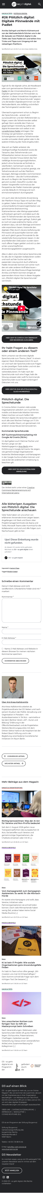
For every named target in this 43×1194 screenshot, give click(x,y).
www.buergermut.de (10, 1149)
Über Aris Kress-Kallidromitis (15, 702)
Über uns (6, 1110)
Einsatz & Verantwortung (12, 788)
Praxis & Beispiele (9, 847)
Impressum (6, 1112)
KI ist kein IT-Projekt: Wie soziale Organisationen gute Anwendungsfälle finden (21, 965)
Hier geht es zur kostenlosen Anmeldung (21, 470)
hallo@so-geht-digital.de (16, 1147)
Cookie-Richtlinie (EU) (11, 1114)
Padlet (4, 91)
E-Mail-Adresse (9, 638)
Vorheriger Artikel (16, 756)
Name (5, 627)
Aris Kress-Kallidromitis (29, 49)
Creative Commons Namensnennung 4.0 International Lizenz (18, 490)
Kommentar (8, 597)
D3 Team (25, 842)
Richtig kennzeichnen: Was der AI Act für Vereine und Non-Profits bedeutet (21, 822)
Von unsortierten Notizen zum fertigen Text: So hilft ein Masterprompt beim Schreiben (17, 1023)
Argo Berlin (23, 446)
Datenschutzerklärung (23, 1110)
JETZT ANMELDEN (12, 1171)
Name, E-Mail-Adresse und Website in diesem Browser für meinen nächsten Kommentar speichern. (20, 651)
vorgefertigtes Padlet (11, 131)
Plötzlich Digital (20, 13)
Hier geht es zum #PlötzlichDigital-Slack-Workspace (21, 390)
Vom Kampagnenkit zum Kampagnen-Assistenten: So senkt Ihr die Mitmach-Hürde (21, 893)
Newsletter (19, 1112)
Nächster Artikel (12, 763)
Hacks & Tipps (7, 13)
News (4, 887)
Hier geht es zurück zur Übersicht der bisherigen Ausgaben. (21, 339)
